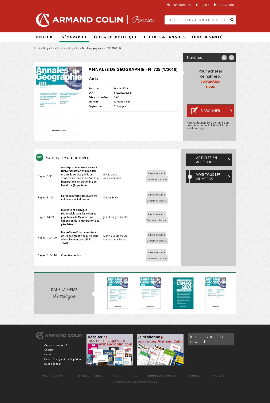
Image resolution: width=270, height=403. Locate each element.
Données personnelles (163, 376)
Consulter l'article (157, 179)
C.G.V (116, 376)
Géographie (74, 37)
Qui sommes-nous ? (55, 345)
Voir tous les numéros (208, 176)
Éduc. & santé (207, 37)
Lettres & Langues (164, 37)
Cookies (194, 376)
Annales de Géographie (68, 48)
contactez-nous (210, 84)
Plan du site (219, 376)
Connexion (226, 5)
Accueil (37, 48)
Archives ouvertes (89, 376)
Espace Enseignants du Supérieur (63, 359)
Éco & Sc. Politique (115, 37)
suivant (231, 57)
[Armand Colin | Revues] (94, 21)
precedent (224, 57)
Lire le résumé (156, 173)
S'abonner (210, 110)
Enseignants (182, 5)
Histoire (45, 37)
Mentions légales (54, 376)
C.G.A (133, 376)
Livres (204, 5)
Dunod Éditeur (52, 363)
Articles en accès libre (206, 159)
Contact (48, 349)
